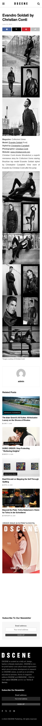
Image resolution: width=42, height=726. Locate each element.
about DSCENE (11, 679)
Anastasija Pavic (10, 474)
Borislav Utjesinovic (12, 412)
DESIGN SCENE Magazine (13, 443)
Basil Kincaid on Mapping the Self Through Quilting (20, 480)
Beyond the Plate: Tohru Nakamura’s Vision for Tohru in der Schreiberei (20, 511)
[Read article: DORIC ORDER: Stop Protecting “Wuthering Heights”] (21, 436)
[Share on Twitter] (16, 29)
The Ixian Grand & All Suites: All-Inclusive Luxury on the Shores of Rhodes (19, 418)
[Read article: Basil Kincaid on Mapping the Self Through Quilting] (21, 467)
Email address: (21, 625)
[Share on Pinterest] (26, 29)
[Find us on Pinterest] (14, 711)
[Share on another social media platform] (35, 29)
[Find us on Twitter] (6, 711)
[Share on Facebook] (6, 29)
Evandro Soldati (15, 143)
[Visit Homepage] (21, 3)
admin (21, 381)
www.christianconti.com (20, 152)
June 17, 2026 (7, 423)
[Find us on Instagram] (10, 711)
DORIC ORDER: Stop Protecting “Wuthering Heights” (16, 449)
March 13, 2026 (8, 454)
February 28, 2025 (9, 516)
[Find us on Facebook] (2, 711)
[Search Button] (38, 3)
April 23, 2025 (7, 485)
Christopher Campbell (20, 146)
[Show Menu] (3, 3)
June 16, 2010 (7, 24)
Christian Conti (22, 149)
